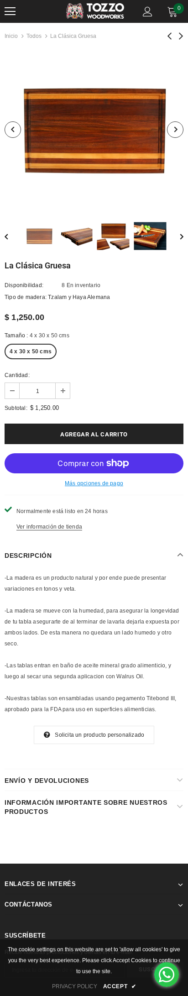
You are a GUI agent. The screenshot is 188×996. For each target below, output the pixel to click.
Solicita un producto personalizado (99, 735)
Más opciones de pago (94, 483)
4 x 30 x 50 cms (31, 351)
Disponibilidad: (24, 285)
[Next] (175, 129)
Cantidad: (17, 375)
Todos (34, 36)
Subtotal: (16, 408)
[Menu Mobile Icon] (10, 11)
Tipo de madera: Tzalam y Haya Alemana (57, 297)
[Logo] (95, 11)
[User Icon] (147, 11)
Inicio (11, 36)
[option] (94, 129)
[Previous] (13, 129)
